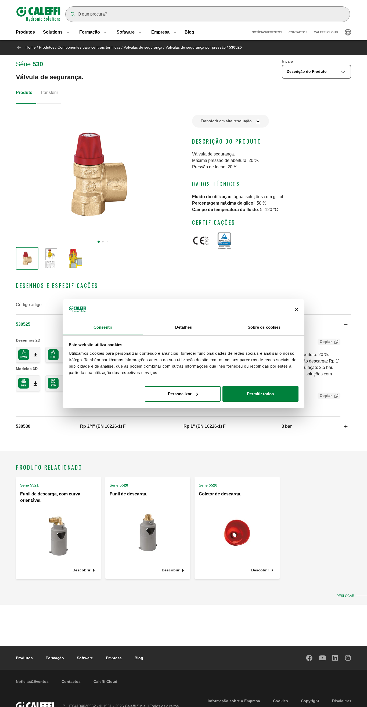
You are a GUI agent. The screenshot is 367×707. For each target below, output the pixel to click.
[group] (27, 258)
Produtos (25, 32)
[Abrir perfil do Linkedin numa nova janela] (335, 658)
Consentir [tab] (102, 327)
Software (85, 658)
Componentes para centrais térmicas (88, 47)
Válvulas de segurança (143, 47)
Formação (55, 658)
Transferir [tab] (49, 92)
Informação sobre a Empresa (234, 701)
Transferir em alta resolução (226, 121)
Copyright (310, 701)
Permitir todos (260, 393)
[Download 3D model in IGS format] (33, 383)
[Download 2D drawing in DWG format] (33, 354)
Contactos (298, 32)
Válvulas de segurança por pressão (195, 47)
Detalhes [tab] (183, 327)
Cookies (280, 701)
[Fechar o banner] (296, 309)
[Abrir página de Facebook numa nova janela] (309, 658)
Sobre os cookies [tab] (264, 327)
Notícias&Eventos (267, 32)
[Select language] (348, 32)
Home (31, 47)
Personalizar (180, 393)
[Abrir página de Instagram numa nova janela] (348, 658)
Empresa (114, 658)
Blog (189, 32)
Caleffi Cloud (326, 32)
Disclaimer (341, 701)
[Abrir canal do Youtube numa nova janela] (322, 658)
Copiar (326, 341)
